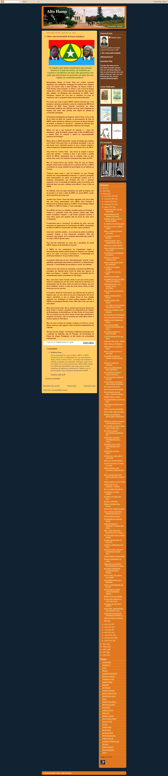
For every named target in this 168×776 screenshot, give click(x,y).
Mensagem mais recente (51, 386)
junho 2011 (108, 627)
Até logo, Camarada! (111, 501)
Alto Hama (57, 11)
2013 (104, 188)
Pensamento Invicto (108, 696)
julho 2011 (108, 624)
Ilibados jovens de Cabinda (113, 596)
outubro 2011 (108, 201)
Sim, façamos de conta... (112, 386)
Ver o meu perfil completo (111, 53)
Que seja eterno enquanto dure (114, 315)
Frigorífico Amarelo (108, 690)
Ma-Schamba (106, 730)
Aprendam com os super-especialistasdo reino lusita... (112, 446)
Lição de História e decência (113, 618)
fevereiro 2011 (109, 638)
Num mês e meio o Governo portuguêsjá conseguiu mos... (113, 551)
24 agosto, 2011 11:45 (58, 374)
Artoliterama (106, 665)
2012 (104, 191)
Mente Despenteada (108, 736)
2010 (104, 644)
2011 (104, 194)
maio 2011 (108, 630)
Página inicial (71, 386)
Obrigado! (107, 621)
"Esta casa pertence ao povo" (114, 317)
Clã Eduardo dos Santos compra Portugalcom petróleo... (112, 591)
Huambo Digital (107, 682)
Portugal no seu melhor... (112, 277)
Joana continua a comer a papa (114, 482)
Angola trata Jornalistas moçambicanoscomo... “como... (112, 439)
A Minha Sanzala (107, 738)
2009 (104, 647)
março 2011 (108, 635)
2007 (104, 652)
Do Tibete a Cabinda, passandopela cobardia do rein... (113, 433)
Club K (104, 753)
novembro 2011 (109, 199)
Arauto (104, 699)
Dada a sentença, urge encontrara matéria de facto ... (114, 470)
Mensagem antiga (90, 386)
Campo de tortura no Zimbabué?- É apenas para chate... (114, 526)
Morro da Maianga (108, 750)
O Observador (106, 727)
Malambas (105, 685)
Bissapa (105, 671)
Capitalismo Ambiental (109, 673)
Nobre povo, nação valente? (113, 245)
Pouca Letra (106, 707)
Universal (105, 744)
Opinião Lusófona (108, 716)
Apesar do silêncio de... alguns (114, 341)
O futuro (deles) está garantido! (114, 556)
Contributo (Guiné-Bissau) (110, 741)
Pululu (104, 668)
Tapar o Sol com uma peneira (113, 409)
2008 (104, 649)
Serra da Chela (107, 721)
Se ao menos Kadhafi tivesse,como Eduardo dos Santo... (113, 327)
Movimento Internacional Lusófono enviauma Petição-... (112, 570)
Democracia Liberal (108, 705)
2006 (104, 655)
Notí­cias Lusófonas (108, 676)
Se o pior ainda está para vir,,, (114, 489)
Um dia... (105, 724)
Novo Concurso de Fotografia (113, 389)
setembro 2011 (109, 204)
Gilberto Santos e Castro (112, 397)
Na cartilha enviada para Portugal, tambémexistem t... (113, 358)
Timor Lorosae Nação (109, 719)
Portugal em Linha (108, 679)
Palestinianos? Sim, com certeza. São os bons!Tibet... (112, 286)
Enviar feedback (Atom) (59, 390)
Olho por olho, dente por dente (114, 412)
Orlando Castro (116, 37)
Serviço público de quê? (112, 516)
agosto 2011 (108, 207)
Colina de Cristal (107, 710)
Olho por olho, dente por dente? (114, 509)
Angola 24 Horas (107, 733)
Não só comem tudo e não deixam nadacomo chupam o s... (114, 477)
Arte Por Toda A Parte (109, 693)
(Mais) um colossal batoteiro (113, 460)
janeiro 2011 (108, 641)
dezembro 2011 (109, 196)
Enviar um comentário (53, 378)
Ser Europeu (106, 688)
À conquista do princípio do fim (114, 224)
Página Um (105, 713)
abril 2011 (107, 632)
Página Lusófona (107, 747)
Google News (106, 662)
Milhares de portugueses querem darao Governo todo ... (114, 416)
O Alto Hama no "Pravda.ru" (113, 344)
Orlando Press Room (109, 702)
